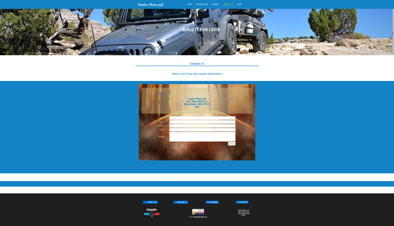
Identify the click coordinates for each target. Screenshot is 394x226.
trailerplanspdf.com (200, 217)
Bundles (215, 4)
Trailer (143, 4)
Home (189, 4)
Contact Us (228, 4)
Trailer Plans (202, 4)
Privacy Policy (172, 179)
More (239, 4)
